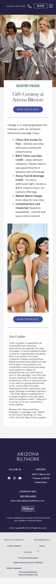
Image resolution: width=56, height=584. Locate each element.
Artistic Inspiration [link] (14, 568)
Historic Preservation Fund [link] (28, 575)
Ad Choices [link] (28, 552)
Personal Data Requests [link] (28, 572)
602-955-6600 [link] (28, 496)
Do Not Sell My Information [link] (28, 558)
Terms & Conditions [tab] (17, 336)
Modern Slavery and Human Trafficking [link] (28, 563)
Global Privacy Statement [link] (14, 540)
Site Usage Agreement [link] (42, 540)
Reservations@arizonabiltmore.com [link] (27, 500)
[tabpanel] (28, 381)
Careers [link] (42, 546)
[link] (51, 5)
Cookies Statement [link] (14, 546)
